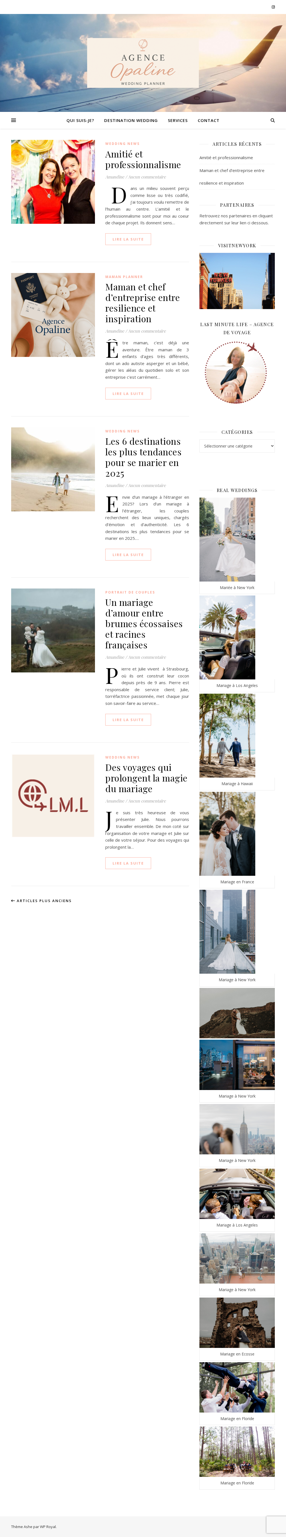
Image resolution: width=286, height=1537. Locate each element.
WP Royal (48, 1526)
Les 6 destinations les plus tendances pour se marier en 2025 (143, 457)
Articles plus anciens (43, 900)
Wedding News (122, 143)
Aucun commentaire (147, 177)
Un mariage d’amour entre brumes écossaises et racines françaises (144, 623)
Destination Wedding (131, 120)
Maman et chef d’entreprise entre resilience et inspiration (142, 302)
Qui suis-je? (80, 120)
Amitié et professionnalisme (143, 159)
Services (178, 120)
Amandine (114, 177)
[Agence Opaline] (143, 63)
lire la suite (128, 239)
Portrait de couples (130, 592)
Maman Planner (124, 276)
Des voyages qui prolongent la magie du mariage (146, 777)
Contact (209, 120)
